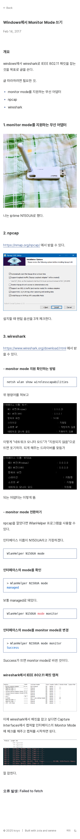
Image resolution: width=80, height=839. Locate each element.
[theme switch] (75, 830)
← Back (8, 7)
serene (52, 830)
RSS (68, 830)
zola (39, 830)
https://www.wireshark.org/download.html (34, 348)
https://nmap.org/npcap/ (21, 245)
